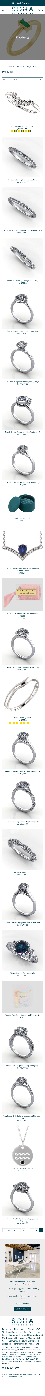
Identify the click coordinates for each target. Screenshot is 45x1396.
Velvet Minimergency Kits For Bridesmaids (22, 614)
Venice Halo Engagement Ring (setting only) (22, 667)
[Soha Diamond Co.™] (22, 10)
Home (11, 66)
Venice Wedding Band (22, 718)
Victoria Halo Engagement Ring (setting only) (22, 822)
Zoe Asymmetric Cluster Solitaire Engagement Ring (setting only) (22, 1220)
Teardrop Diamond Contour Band (22, 126)
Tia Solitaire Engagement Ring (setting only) (22, 382)
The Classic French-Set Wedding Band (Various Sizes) (22, 230)
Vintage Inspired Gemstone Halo (22, 973)
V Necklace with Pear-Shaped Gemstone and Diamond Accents (22, 570)
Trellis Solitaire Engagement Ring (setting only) (22, 482)
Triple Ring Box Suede (22, 518)
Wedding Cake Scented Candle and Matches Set (22, 1015)
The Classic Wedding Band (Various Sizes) (22, 281)
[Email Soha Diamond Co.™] (3, 1368)
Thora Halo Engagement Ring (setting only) (22, 331)
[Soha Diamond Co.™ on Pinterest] (13, 1368)
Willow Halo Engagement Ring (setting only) (22, 1065)
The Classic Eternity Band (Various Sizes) (22, 180)
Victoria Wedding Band (22, 872)
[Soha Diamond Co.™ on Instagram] (8, 1368)
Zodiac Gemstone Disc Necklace (22, 1168)
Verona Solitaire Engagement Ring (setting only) (22, 771)
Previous (11, 1230)
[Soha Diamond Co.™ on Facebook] (6, 1368)
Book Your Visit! (23, 3)
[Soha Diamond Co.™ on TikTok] (16, 1368)
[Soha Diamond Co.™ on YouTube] (18, 1368)
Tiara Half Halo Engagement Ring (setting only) (22, 432)
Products (20, 66)
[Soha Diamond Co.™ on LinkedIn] (11, 1368)
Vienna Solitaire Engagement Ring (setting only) (22, 923)
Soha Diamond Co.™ (13, 1374)
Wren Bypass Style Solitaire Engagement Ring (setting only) (22, 1117)
